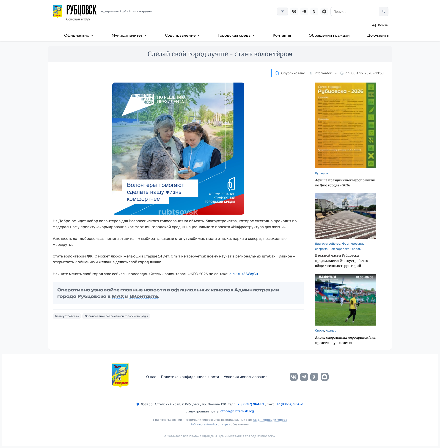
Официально (79, 35)
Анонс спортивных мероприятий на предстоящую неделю (345, 340)
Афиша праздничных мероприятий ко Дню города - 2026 (345, 183)
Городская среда (236, 35)
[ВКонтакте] (294, 11)
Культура (321, 173)
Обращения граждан (329, 35)
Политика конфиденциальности (190, 376)
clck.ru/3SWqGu (243, 273)
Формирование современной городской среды (116, 316)
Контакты (282, 35)
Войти (383, 25)
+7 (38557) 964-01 (250, 404)
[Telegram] (304, 11)
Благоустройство (67, 316)
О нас (151, 376)
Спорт (319, 330)
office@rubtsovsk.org (237, 411)
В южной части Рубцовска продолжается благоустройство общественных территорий (341, 260)
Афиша (331, 330)
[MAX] (324, 11)
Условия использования (245, 376)
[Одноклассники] (314, 11)
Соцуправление (183, 35)
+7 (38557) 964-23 (290, 404)
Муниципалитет (129, 35)
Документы (378, 35)
